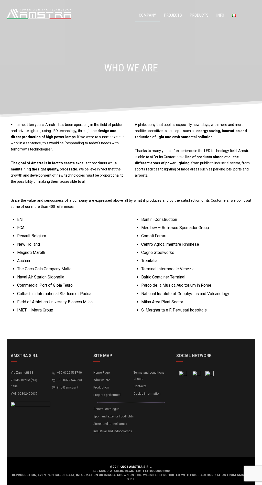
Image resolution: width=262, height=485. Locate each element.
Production (101, 387)
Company (147, 15)
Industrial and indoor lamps (112, 431)
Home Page (101, 372)
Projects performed (107, 395)
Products (199, 15)
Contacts (140, 386)
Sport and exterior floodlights (113, 416)
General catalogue (106, 409)
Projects (173, 15)
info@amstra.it (67, 387)
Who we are (101, 380)
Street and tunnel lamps (110, 424)
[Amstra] (25, 14)
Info (220, 15)
